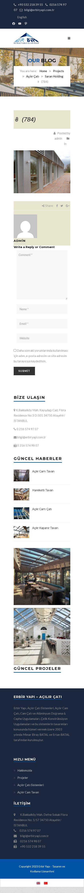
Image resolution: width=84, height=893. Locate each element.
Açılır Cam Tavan (43, 471)
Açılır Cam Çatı (42, 509)
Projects (58, 71)
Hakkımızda (24, 770)
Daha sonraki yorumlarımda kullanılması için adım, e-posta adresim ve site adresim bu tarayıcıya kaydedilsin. (41, 356)
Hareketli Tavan (42, 490)
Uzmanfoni (47, 871)
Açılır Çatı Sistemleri (30, 785)
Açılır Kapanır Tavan (45, 528)
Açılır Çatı (32, 76)
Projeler (22, 777)
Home (43, 71)
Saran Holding (54, 76)
